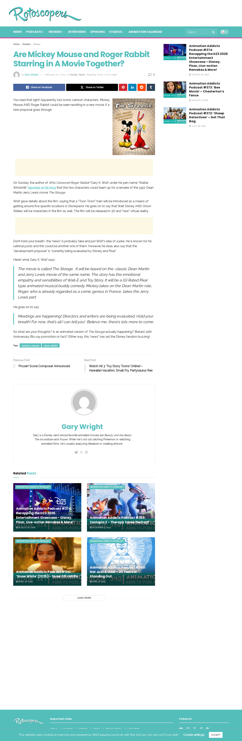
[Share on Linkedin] (132, 87)
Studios (115, 32)
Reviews (55, 32)
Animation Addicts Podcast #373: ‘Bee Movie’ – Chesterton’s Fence (206, 89)
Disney (36, 44)
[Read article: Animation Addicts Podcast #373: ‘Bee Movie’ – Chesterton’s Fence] (175, 89)
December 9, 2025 (101, 527)
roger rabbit (51, 345)
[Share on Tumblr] (151, 87)
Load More (84, 598)
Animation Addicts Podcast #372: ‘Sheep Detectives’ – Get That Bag (207, 115)
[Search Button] (213, 32)
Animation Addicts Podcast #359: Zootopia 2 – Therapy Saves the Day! (119, 519)
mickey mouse (30, 345)
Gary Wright (31, 74)
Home (16, 44)
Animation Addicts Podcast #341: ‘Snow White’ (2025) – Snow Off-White (47, 574)
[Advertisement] (160, 12)
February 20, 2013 (55, 74)
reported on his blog (42, 187)
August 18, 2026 (26, 527)
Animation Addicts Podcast (33, 487)
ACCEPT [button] (215, 734)
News (17, 32)
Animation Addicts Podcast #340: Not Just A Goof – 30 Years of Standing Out (118, 572)
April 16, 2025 (25, 581)
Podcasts (34, 32)
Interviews (77, 32)
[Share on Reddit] (141, 87)
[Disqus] (84, 653)
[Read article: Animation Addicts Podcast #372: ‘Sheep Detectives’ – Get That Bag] (175, 115)
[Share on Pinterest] (123, 87)
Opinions (97, 32)
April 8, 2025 (98, 581)
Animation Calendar (145, 32)
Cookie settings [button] (193, 734)
